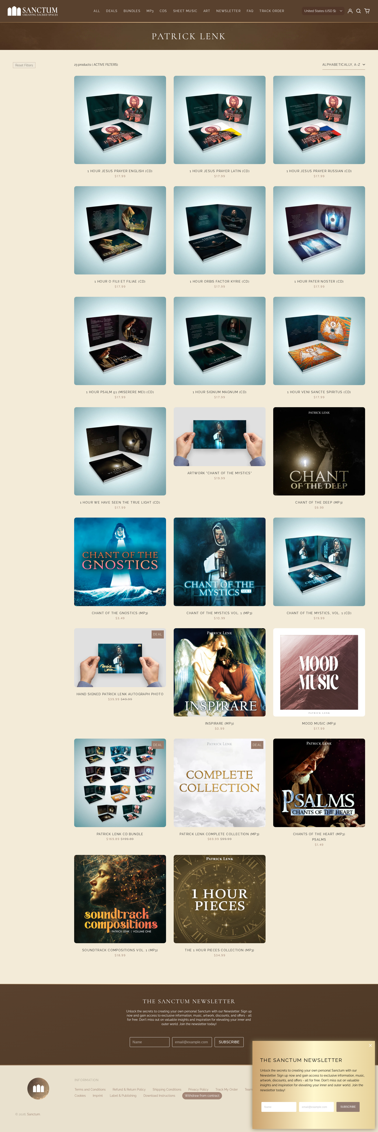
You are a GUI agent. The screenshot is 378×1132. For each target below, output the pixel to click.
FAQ (250, 11)
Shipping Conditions (167, 1089)
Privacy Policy (198, 1089)
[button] (358, 10)
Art (206, 11)
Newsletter (228, 11)
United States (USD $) (320, 11)
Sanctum (33, 1114)
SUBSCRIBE (229, 1042)
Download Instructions (159, 1095)
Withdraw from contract (202, 1095)
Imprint (98, 1095)
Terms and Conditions (90, 1089)
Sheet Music (185, 11)
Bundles (132, 11)
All (97, 11)
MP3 (150, 11)
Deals (111, 11)
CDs (163, 11)
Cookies (80, 1095)
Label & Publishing (123, 1095)
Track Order (271, 11)
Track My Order (226, 1089)
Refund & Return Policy (129, 1089)
